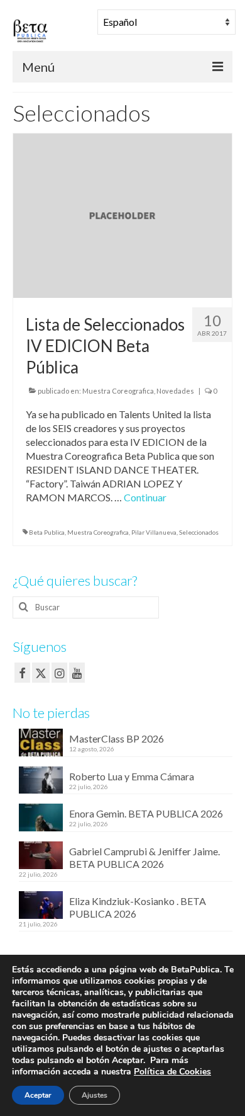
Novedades (175, 391)
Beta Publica (47, 532)
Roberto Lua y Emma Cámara (131, 776)
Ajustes (94, 1095)
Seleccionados (199, 532)
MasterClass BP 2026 (116, 738)
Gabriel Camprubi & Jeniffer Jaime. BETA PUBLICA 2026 (144, 857)
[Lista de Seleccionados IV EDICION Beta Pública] (122, 214)
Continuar (145, 497)
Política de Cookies (172, 1072)
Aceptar (38, 1095)
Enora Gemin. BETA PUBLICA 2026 (146, 813)
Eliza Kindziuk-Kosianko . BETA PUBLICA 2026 (137, 907)
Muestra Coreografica (118, 391)
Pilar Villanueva (154, 532)
